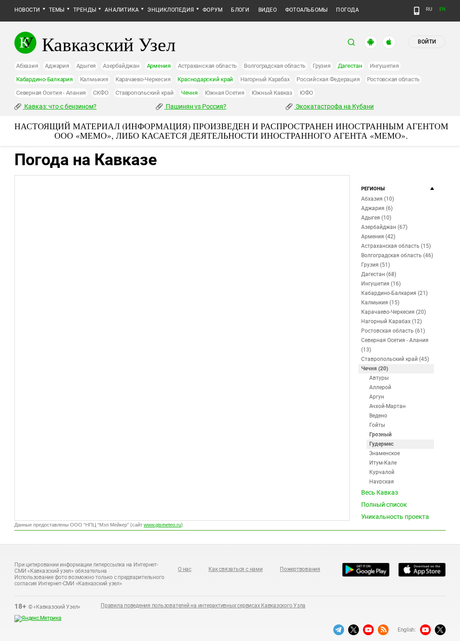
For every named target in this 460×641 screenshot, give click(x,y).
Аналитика (122, 10)
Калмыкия (94, 79)
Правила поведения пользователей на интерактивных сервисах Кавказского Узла (203, 605)
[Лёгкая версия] (416, 11)
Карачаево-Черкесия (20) (393, 312)
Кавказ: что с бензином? (60, 106)
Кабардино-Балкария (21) (394, 293)
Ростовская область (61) (393, 331)
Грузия (322, 65)
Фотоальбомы (306, 10)
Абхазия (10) (377, 199)
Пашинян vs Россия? (195, 106)
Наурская (381, 482)
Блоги (240, 10)
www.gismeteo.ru (162, 524)
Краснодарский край (205, 79)
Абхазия (27, 65)
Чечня (189, 92)
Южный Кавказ (272, 92)
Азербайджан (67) (384, 227)
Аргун (376, 397)
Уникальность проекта (395, 516)
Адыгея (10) (376, 218)
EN (442, 9)
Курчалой (381, 472)
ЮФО (306, 92)
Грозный (380, 434)
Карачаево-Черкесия (143, 79)
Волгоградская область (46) (397, 255)
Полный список (384, 504)
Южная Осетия (224, 92)
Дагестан (350, 65)
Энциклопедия (170, 10)
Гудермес (381, 444)
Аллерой (380, 387)
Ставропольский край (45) (395, 359)
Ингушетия (384, 65)
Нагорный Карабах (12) (391, 321)
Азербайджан (121, 65)
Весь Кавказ (379, 492)
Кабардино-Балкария (44, 79)
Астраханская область (207, 65)
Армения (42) (378, 236)
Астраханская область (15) (396, 246)
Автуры (379, 378)
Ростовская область (393, 79)
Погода (347, 10)
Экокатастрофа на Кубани (334, 106)
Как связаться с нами (235, 569)
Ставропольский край (144, 92)
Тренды (84, 10)
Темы (57, 10)
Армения (159, 65)
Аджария (57, 65)
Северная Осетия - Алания (51, 92)
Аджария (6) (377, 208)
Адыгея (86, 65)
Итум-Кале (383, 463)
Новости (27, 10)
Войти (427, 42)
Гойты (377, 425)
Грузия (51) (375, 265)
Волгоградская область (274, 65)
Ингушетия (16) (381, 284)
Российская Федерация (327, 79)
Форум (212, 10)
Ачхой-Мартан (387, 406)
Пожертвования (300, 569)
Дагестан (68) (378, 274)
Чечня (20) (374, 368)
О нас (184, 569)
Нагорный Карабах (264, 79)
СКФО (100, 92)
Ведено (378, 416)
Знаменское (384, 453)
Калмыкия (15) (380, 302)
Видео (267, 10)
